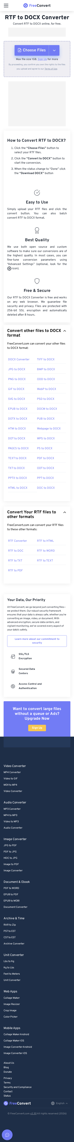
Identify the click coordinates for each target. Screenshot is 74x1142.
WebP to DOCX (46, 389)
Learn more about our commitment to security (37, 641)
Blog (6, 1067)
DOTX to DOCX (17, 419)
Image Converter (13, 870)
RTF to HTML (45, 541)
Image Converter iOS (15, 1053)
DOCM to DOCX (47, 409)
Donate (8, 1072)
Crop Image (10, 1010)
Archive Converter (14, 943)
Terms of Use (51, 69)
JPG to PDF (10, 845)
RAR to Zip (10, 924)
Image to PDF (11, 864)
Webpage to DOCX (49, 429)
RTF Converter (17, 541)
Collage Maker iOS (14, 1040)
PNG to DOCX (17, 379)
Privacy (8, 1078)
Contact (8, 1091)
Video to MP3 (11, 821)
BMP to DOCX (46, 369)
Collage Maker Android (16, 1034)
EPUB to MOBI (12, 900)
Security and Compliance (18, 1087)
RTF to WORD (46, 551)
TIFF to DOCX (46, 359)
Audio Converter (13, 827)
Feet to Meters (12, 973)
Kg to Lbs (9, 967)
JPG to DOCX (16, 369)
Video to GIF (11, 778)
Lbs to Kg (9, 961)
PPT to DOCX (45, 478)
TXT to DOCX (16, 468)
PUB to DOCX (46, 419)
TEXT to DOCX (17, 458)
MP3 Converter (12, 809)
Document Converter (15, 907)
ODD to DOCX (46, 379)
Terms (7, 1082)
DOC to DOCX (46, 488)
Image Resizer (12, 1004)
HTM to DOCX (17, 429)
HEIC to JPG (10, 858)
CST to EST (10, 937)
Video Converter (13, 791)
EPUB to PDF (11, 894)
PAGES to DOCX (18, 448)
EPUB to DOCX (17, 409)
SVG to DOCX (16, 399)
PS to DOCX (44, 448)
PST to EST (10, 931)
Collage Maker (12, 998)
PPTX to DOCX (17, 478)
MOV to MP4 (10, 785)
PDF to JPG (10, 851)
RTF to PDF (15, 570)
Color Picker (10, 1016)
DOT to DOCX (16, 438)
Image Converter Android (18, 1047)
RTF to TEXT (45, 561)
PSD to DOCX (45, 399)
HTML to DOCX (17, 488)
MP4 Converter (12, 772)
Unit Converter (12, 980)
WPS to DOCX (46, 438)
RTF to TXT (15, 561)
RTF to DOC (15, 551)
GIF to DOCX (16, 389)
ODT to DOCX (45, 468)
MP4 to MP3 (10, 815)
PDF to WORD (11, 888)
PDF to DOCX (45, 458)
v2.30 (33, 1113)
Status (7, 1095)
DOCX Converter (18, 359)
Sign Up (42, 59)
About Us (9, 1063)
